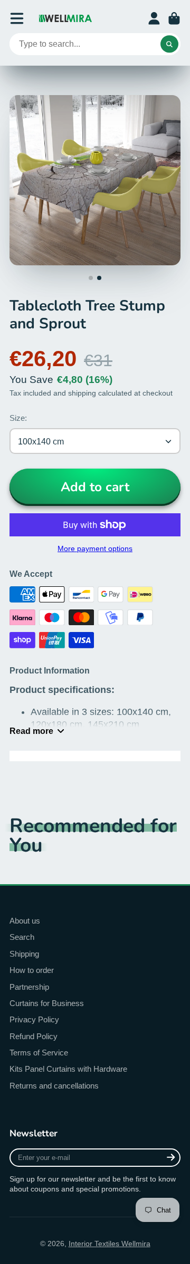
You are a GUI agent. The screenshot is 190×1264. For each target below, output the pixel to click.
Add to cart (95, 487)
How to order (32, 970)
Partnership (29, 986)
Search (22, 937)
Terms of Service (39, 1052)
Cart (174, 18)
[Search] (169, 44)
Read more (31, 730)
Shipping (24, 953)
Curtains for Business (47, 1003)
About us (25, 920)
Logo (65, 18)
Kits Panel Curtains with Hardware (68, 1068)
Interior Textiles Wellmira (109, 1243)
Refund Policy (34, 1036)
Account (154, 18)
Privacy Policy (34, 1019)
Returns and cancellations (54, 1085)
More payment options (95, 548)
